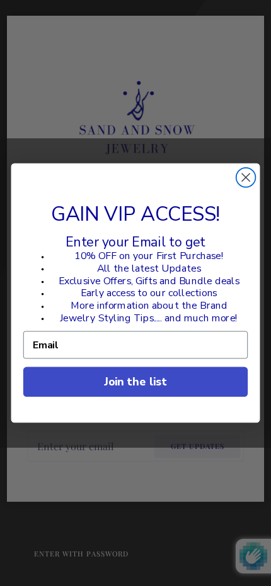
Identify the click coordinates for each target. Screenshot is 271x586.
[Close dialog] (246, 177)
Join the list (135, 381)
